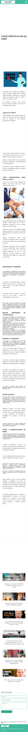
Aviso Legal (7, 728)
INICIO (2, 728)
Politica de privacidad (14, 728)
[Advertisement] (14, 20)
